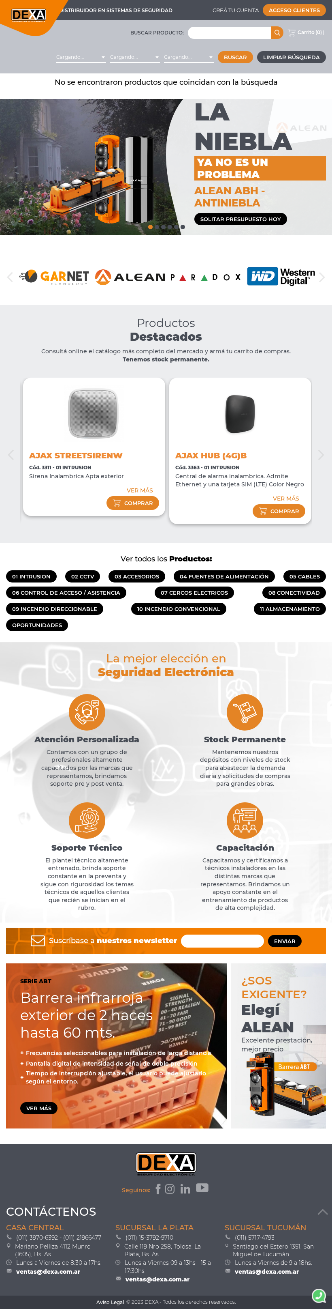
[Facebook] (157, 1190)
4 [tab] (169, 225)
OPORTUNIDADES (37, 625)
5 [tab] (176, 225)
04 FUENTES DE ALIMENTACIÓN (224, 576)
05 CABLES (304, 576)
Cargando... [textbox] (70, 57)
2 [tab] (156, 225)
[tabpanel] (166, 167)
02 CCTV (82, 576)
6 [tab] (182, 225)
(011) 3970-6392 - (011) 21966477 (58, 1237)
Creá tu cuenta (236, 10)
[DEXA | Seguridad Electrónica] (34, 18)
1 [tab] (150, 225)
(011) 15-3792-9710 (149, 1237)
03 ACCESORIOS (137, 576)
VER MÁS (140, 490)
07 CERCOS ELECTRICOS (194, 592)
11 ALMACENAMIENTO (290, 609)
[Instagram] (171, 1190)
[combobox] (81, 57)
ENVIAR (285, 941)
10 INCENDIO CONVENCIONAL (178, 609)
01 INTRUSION (31, 576)
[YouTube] (203, 1190)
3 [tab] (163, 225)
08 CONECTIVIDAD (294, 592)
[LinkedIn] (186, 1190)
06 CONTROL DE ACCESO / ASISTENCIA (66, 592)
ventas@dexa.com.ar (48, 1271)
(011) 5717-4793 (255, 1237)
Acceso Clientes (294, 10)
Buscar (235, 57)
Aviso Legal (110, 1302)
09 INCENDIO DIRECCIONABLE (54, 609)
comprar (138, 503)
